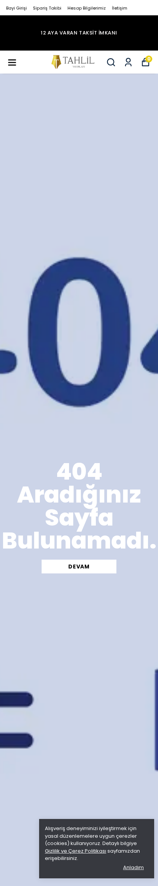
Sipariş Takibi (47, 8)
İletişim (119, 8)
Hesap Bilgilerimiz (86, 8)
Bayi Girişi (16, 8)
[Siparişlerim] (128, 62)
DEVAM (79, 566)
